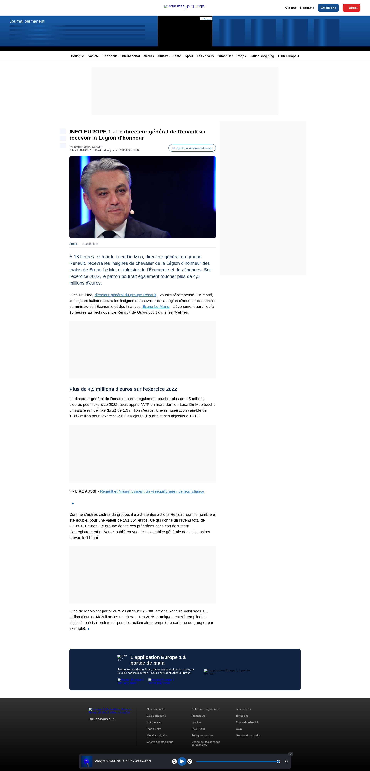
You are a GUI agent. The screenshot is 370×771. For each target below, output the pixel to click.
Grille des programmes (205, 709)
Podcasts (307, 7)
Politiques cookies (202, 735)
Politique (77, 56)
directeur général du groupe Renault (125, 295)
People (242, 56)
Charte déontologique (160, 741)
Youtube (110, 726)
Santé (176, 56)
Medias (149, 56)
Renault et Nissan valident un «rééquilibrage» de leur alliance (152, 491)
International (130, 56)
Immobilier (225, 56)
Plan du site (154, 728)
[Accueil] (185, 9)
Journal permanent (27, 21)
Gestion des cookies (248, 735)
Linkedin (123, 726)
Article (73, 243)
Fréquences (154, 722)
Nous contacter (156, 709)
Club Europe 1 (288, 56)
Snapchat (117, 726)
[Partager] (63, 131)
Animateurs (198, 715)
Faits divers (205, 56)
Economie (110, 56)
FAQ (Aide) (198, 728)
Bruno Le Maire (156, 306)
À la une (291, 7)
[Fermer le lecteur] (290, 754)
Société (93, 56)
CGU (239, 728)
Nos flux (196, 722)
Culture (163, 56)
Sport (189, 56)
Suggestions (90, 243)
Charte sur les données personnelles (206, 743)
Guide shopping (262, 56)
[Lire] (182, 761)
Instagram (97, 726)
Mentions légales (157, 735)
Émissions (328, 7)
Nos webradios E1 (247, 722)
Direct (353, 7)
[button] (286, 761)
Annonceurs (243, 709)
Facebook (104, 726)
